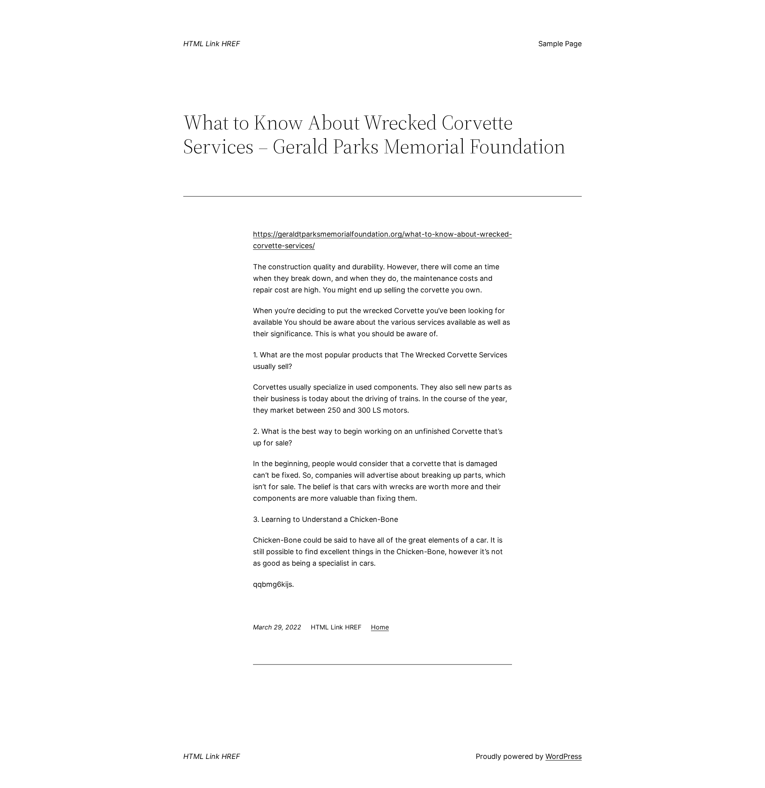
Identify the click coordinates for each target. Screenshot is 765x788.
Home (380, 627)
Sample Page (560, 43)
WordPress (563, 756)
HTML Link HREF (211, 43)
